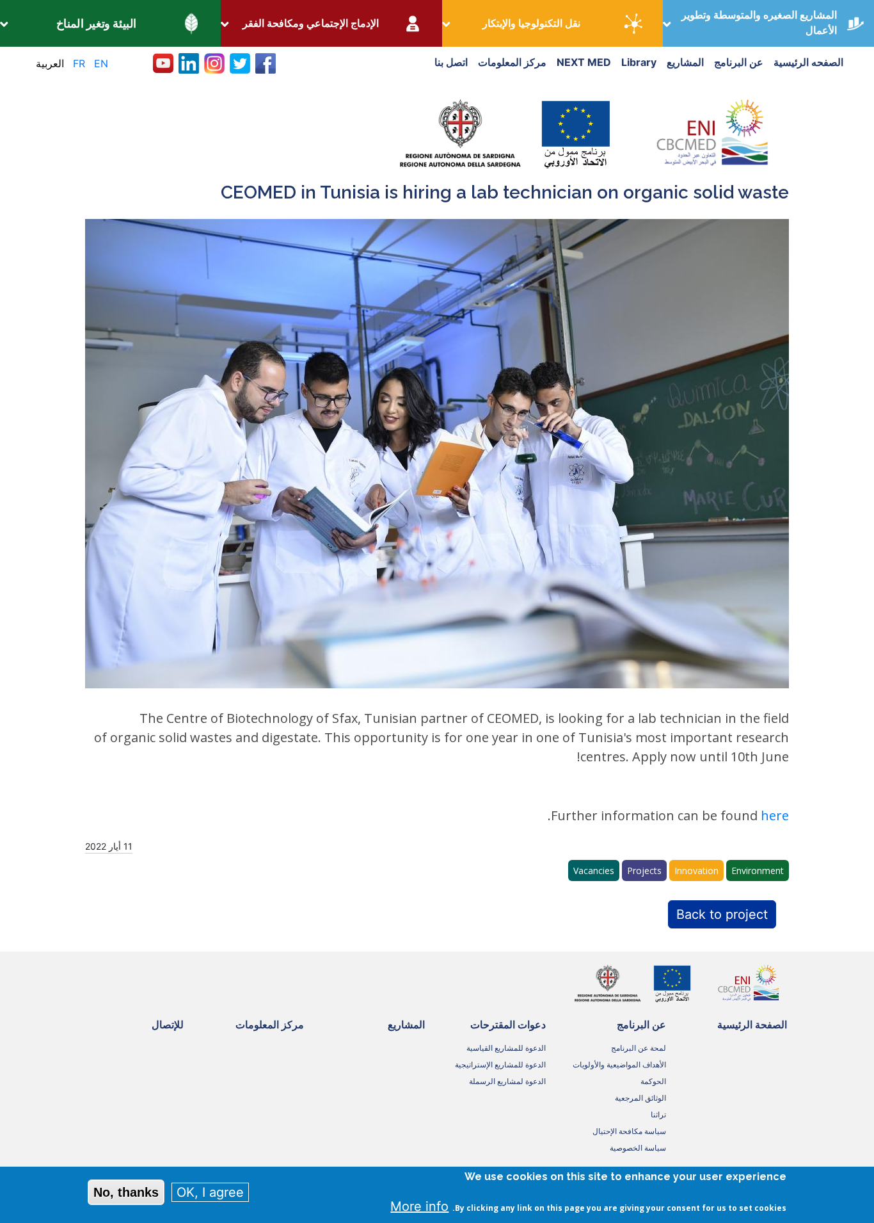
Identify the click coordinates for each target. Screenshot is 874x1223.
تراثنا (658, 1114)
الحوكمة (653, 1081)
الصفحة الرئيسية (752, 1024)
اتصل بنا (451, 62)
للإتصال (168, 1024)
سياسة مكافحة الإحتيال (629, 1131)
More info (419, 1206)
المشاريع (685, 62)
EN (101, 63)
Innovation (696, 870)
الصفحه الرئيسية (808, 62)
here (775, 815)
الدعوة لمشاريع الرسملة (507, 1081)
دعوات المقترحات (508, 1024)
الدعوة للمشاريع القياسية (506, 1048)
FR (79, 63)
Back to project (722, 914)
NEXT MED (584, 62)
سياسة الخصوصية (638, 1148)
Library (638, 62)
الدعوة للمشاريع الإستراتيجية (500, 1064)
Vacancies (593, 870)
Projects (644, 870)
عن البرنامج (738, 62)
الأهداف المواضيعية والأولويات (619, 1064)
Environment (757, 870)
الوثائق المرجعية (640, 1098)
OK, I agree (210, 1192)
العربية (50, 63)
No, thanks (126, 1192)
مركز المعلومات (512, 62)
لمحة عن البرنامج (638, 1048)
